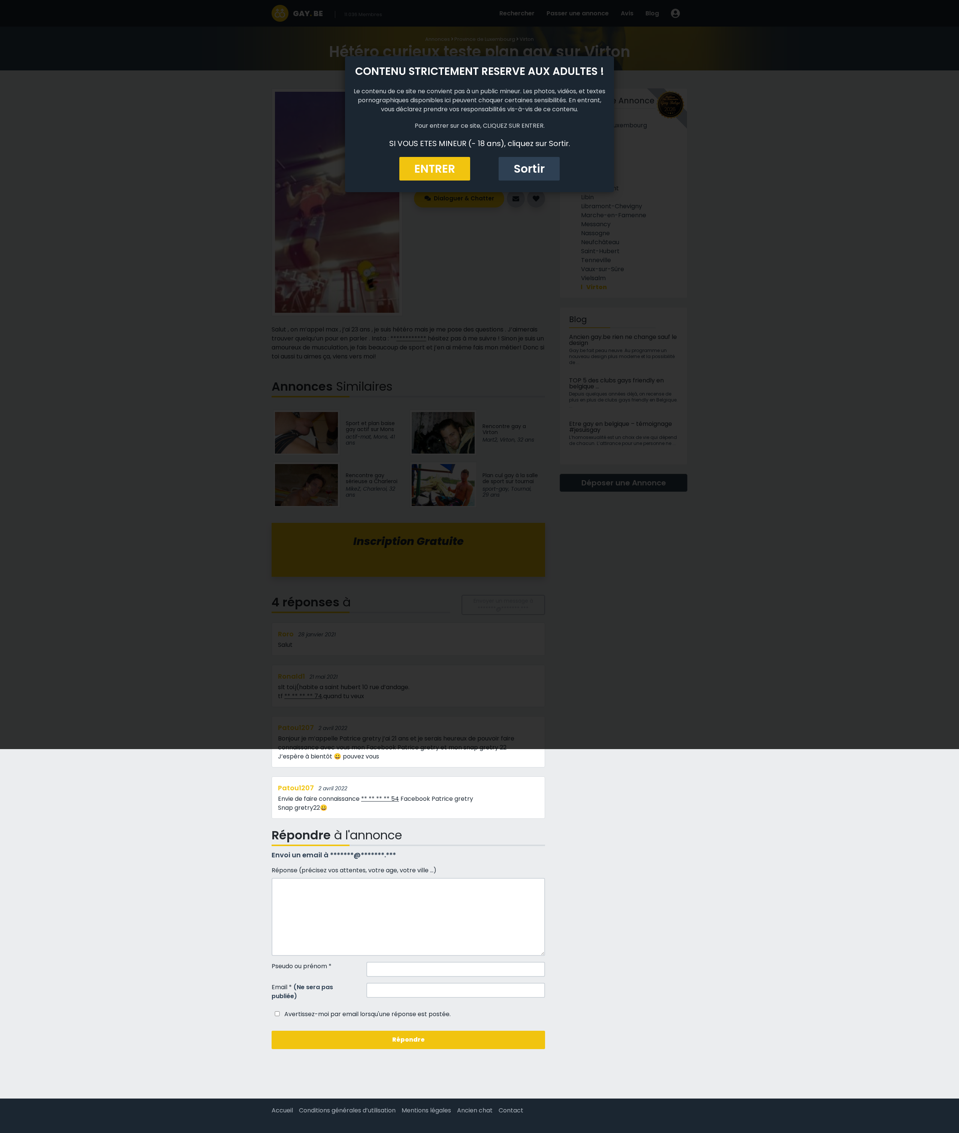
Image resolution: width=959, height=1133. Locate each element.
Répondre (408, 1039)
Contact (511, 1110)
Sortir (529, 169)
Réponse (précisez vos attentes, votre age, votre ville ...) (354, 870)
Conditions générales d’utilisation (347, 1110)
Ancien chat (475, 1110)
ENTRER (434, 169)
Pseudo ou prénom (302, 966)
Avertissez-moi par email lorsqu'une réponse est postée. (367, 1014)
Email (302, 991)
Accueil (282, 1110)
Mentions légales (426, 1110)
